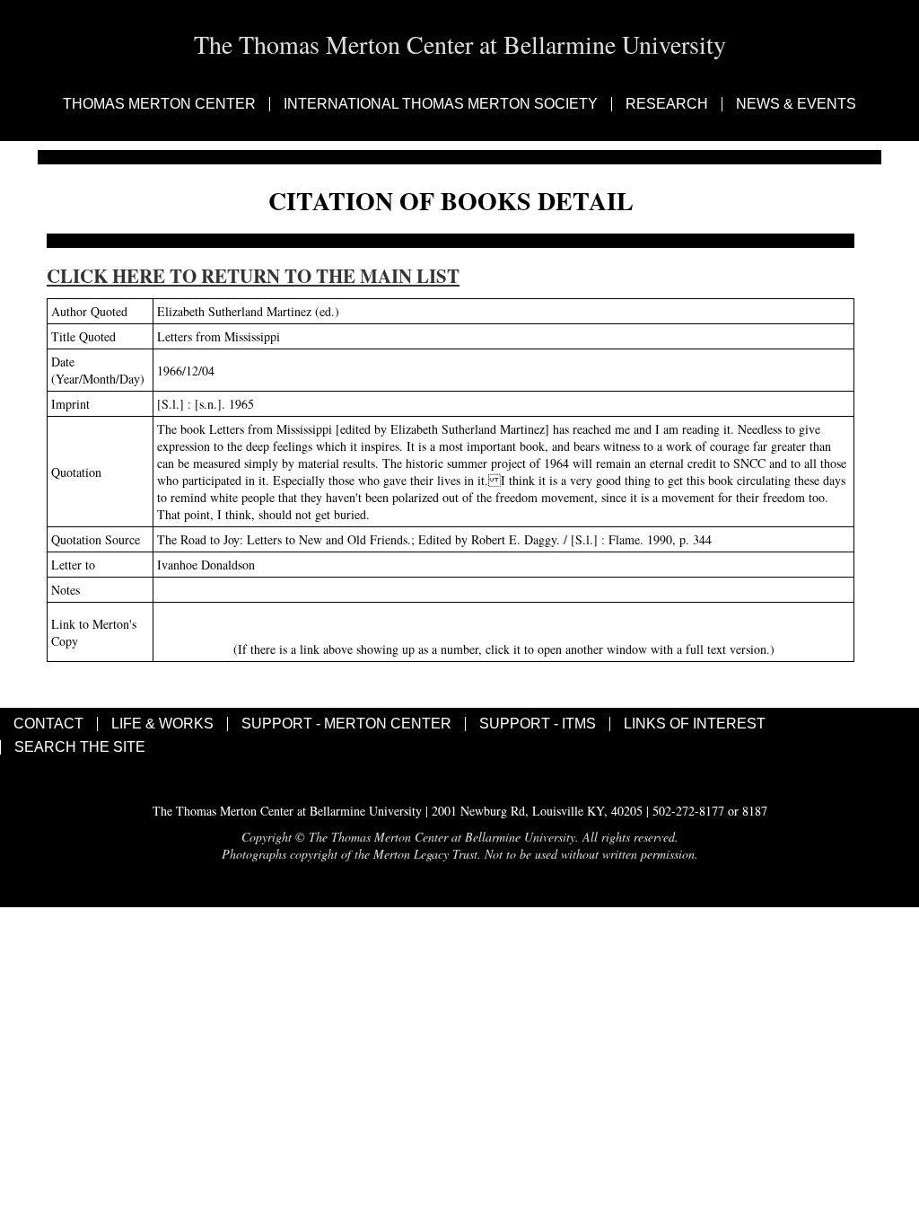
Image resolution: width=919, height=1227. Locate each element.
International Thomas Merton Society (441, 104)
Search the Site (79, 747)
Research (667, 104)
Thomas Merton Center (159, 104)
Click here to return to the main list (253, 275)
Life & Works (162, 724)
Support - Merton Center (346, 724)
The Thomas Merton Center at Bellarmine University (460, 44)
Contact (48, 724)
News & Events (796, 104)
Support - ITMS (537, 724)
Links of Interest (695, 724)
